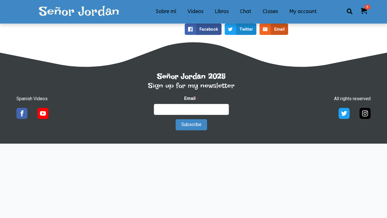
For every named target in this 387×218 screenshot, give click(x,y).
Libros (222, 11)
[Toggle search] (349, 11)
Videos (195, 11)
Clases (270, 11)
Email (191, 98)
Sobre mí (166, 11)
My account (303, 11)
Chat (245, 11)
